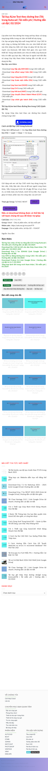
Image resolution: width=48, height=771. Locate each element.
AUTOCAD (8, 734)
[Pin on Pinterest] (20, 274)
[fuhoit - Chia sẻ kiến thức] (24, 7)
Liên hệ (7, 701)
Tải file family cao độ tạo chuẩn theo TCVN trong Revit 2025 (27, 471)
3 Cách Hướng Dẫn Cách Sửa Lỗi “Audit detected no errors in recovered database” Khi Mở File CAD (27, 546)
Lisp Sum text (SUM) (19, 85)
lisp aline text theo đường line (14, 289)
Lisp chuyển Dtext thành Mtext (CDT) (26, 94)
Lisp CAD (4, 14)
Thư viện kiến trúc (11, 725)
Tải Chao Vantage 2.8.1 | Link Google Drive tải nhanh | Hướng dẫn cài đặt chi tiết (27, 501)
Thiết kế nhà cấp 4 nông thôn (15, 715)
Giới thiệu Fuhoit (10, 698)
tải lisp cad (38, 289)
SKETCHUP (9, 744)
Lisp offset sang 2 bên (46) (22, 72)
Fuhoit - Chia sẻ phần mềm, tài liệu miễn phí (24, 223)
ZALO (34, 202)
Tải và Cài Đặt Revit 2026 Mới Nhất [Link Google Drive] (27, 561)
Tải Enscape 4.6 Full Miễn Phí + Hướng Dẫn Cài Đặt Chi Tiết (27, 554)
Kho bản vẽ (29, 739)
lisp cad (29, 289)
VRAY (7, 751)
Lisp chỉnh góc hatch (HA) (21, 100)
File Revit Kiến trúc (32, 746)
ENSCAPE (8, 754)
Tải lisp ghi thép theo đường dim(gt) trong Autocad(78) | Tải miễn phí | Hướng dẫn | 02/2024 (27, 577)
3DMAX (7, 742)
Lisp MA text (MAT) (19, 91)
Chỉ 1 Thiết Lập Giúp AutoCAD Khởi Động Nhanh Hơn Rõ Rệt (27, 530)
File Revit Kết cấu (31, 749)
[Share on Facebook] (7, 274)
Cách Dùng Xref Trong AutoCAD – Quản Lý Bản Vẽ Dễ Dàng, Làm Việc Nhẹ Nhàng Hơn (27, 523)
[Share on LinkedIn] (24, 274)
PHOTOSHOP (9, 746)
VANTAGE (8, 749)
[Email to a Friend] (15, 274)
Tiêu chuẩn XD (30, 734)
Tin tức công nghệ (11, 720)
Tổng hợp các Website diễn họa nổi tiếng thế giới (27, 478)
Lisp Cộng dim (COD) (19, 77)
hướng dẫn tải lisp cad (36, 285)
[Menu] (3, 7)
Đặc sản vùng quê (11, 710)
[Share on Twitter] (11, 274)
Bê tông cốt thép (11, 728)
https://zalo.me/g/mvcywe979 (22, 225)
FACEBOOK (10, 208)
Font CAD (29, 744)
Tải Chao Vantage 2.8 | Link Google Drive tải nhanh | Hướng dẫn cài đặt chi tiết (27, 569)
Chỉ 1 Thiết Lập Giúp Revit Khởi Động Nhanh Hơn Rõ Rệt (27, 508)
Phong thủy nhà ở (11, 713)
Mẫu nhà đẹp (10, 723)
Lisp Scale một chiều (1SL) (21, 80)
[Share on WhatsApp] (3, 274)
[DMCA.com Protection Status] (33, 752)
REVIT (7, 737)
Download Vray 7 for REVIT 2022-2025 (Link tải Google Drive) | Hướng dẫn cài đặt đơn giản (27, 493)
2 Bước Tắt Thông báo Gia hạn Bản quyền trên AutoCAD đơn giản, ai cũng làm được (27, 515)
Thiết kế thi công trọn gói (14, 718)
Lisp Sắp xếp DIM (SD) (19, 69)
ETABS (7, 739)
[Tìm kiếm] (45, 7)
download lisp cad (19, 285)
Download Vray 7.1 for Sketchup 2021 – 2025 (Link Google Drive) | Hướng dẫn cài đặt (27, 486)
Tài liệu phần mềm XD (33, 742)
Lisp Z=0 (14, 88)
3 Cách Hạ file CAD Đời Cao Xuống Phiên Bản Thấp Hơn (27, 537)
